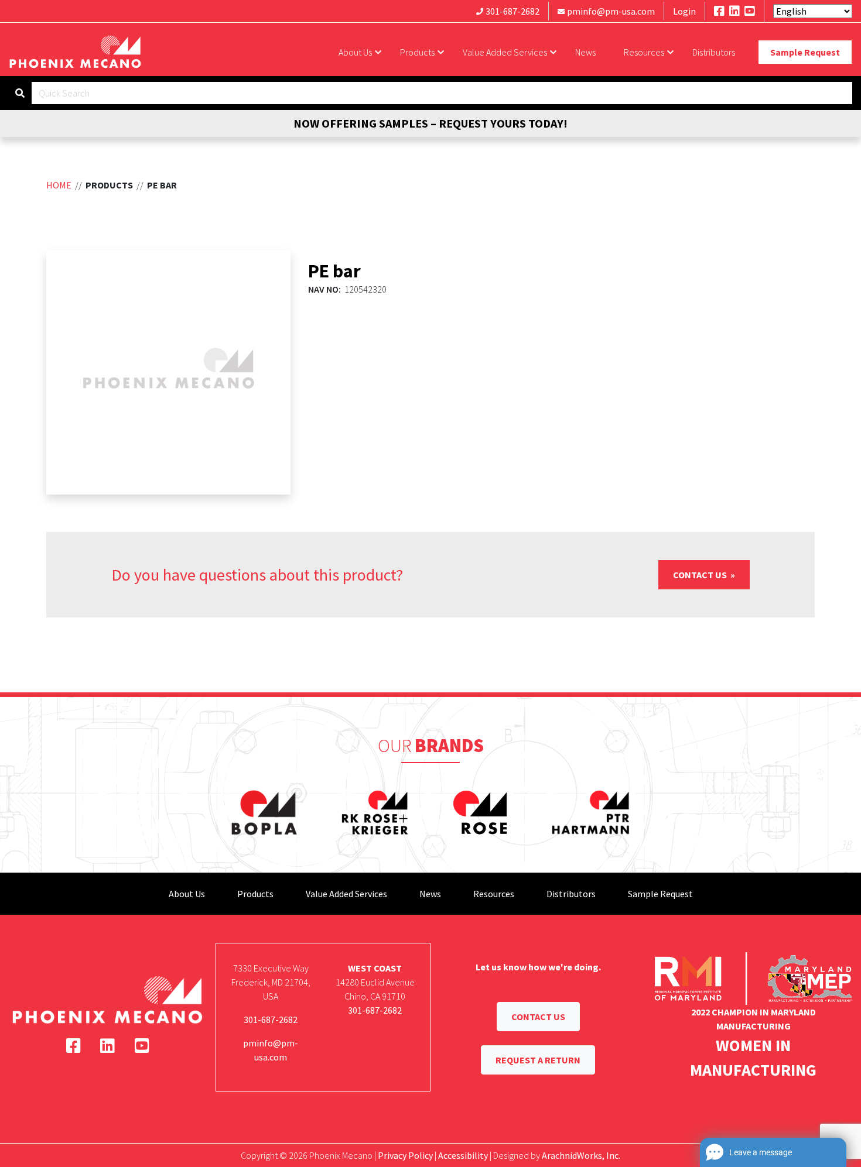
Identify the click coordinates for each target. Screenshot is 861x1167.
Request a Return (538, 1060)
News (585, 52)
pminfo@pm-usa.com (611, 11)
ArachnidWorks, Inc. (581, 1155)
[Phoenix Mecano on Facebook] (719, 11)
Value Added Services (505, 52)
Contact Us (701, 575)
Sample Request (805, 52)
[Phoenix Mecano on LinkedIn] (734, 11)
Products (417, 52)
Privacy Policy (405, 1155)
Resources (644, 52)
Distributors (713, 52)
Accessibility (463, 1155)
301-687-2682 (512, 11)
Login (684, 11)
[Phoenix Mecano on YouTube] (749, 11)
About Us (355, 52)
